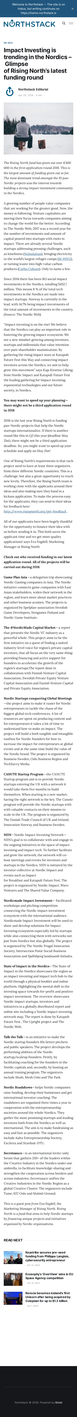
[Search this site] (64, 23)
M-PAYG (64, 259)
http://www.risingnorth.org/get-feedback (35, 511)
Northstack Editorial (33, 89)
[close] (73, 9)
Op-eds (8, 42)
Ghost (58, 1402)
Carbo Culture (29, 269)
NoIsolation (32, 254)
